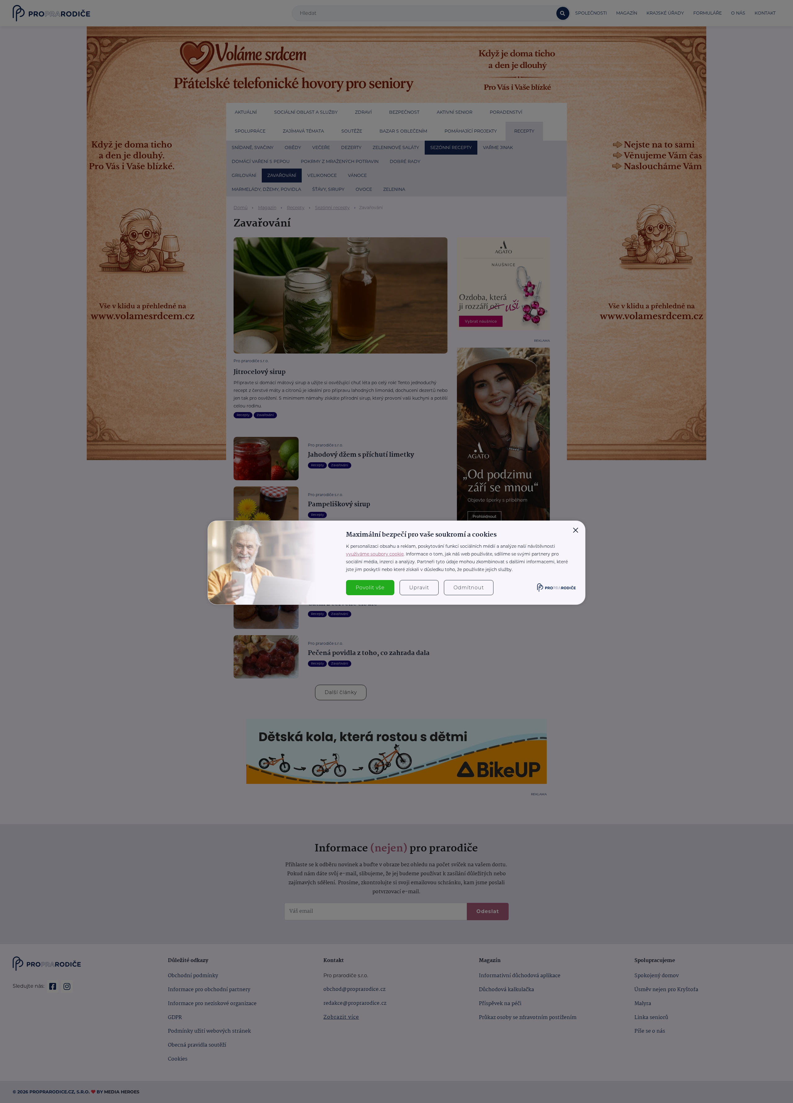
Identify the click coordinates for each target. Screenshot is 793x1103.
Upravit (419, 588)
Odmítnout (468, 588)
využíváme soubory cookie (375, 554)
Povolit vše (370, 588)
